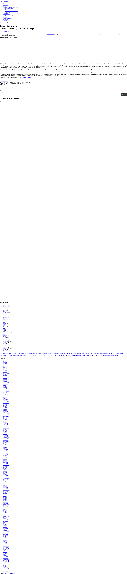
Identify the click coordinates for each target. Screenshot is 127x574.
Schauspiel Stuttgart (38, 355)
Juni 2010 (5, 523)
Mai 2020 (5, 395)
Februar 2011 (5, 515)
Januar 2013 (5, 488)
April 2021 (5, 387)
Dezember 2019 (6, 401)
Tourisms (4, 344)
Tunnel (95, 355)
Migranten (5, 326)
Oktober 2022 (5, 374)
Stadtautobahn (67, 355)
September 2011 (6, 508)
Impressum (5, 20)
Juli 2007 (4, 564)
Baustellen (5, 309)
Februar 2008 (5, 556)
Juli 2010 (4, 522)
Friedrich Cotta (49, 353)
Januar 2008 (5, 558)
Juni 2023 (5, 370)
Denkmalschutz (21, 353)
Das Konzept (5, 5)
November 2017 (6, 425)
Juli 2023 (4, 369)
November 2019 (6, 403)
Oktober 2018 (5, 415)
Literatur (2, 92)
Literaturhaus (119, 353)
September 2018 (6, 416)
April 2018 (5, 420)
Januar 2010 (5, 529)
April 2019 (5, 409)
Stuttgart (91, 355)
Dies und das (5, 312)
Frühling (54, 353)
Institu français (87, 353)
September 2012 (6, 493)
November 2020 (6, 391)
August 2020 (5, 394)
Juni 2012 (5, 497)
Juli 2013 (4, 482)
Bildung (4, 310)
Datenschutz (5, 19)
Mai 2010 (5, 524)
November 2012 (6, 491)
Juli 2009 (4, 536)
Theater (4, 343)
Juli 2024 (4, 367)
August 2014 (5, 468)
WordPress (7, 573)
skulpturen (52, 355)
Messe (4, 325)
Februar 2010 (5, 528)
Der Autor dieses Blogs (7, 18)
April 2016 (5, 447)
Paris (29, 355)
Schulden (49, 355)
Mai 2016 (5, 446)
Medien (4, 324)
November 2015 (6, 453)
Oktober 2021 (5, 384)
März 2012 (5, 500)
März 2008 (5, 555)
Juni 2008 (5, 552)
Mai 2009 (5, 538)
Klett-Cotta (103, 353)
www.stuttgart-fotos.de (5, 1)
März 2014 (5, 474)
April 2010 (5, 525)
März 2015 (5, 461)
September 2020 (6, 393)
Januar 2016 (5, 450)
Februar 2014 (5, 475)
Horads (77, 353)
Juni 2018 (5, 418)
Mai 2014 (5, 472)
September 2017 (6, 428)
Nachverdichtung (16, 355)
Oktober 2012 (5, 492)
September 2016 (6, 441)
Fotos (6, 13)
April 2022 (5, 379)
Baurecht (4, 307)
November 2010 (6, 517)
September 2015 (6, 454)
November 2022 (6, 373)
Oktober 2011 (5, 506)
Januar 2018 (5, 424)
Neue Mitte (24, 355)
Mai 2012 (5, 498)
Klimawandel (5, 319)
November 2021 (6, 382)
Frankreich (40, 353)
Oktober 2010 (5, 518)
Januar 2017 (5, 436)
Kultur (4, 320)
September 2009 (6, 534)
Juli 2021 (4, 385)
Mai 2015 (5, 459)
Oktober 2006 (5, 569)
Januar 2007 (5, 567)
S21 (31, 355)
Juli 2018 (4, 417)
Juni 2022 (5, 378)
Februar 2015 (5, 462)
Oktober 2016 (5, 440)
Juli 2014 (4, 469)
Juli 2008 (4, 550)
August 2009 (5, 535)
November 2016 (6, 438)
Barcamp (9, 353)
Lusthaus (10, 355)
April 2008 (5, 554)
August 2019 (5, 406)
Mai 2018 (5, 419)
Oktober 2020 (5, 392)
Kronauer (106, 353)
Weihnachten (111, 355)
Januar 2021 (5, 390)
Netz (21, 355)
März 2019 (5, 410)
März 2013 (5, 486)
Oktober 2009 (5, 533)
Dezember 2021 (6, 381)
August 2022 (5, 376)
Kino (4, 318)
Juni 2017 (5, 430)
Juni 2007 (5, 565)
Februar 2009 (5, 542)
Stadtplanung (8, 9)
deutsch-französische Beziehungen (30, 353)
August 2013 (5, 481)
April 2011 (5, 512)
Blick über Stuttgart (9, 8)
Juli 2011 (4, 509)
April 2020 (5, 397)
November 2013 (6, 479)
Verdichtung (7, 12)
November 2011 (6, 505)
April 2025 (5, 366)
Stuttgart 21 (5, 17)
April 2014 (5, 473)
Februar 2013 (5, 487)
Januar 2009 (5, 543)
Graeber (57, 353)
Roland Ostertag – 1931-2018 (11, 7)
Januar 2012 (5, 503)
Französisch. (44, 353)
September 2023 (6, 368)
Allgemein (5, 305)
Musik (4, 328)
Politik (4, 331)
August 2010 (5, 521)
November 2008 (6, 546)
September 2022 (6, 375)
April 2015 (5, 460)
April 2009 (5, 540)
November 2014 (6, 465)
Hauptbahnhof (63, 353)
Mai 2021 (5, 386)
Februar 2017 (5, 435)
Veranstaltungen (7, 92)
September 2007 (6, 561)
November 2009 (6, 531)
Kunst (4, 322)
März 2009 (5, 541)
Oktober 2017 (5, 426)
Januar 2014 (5, 477)
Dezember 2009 (6, 530)
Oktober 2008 (5, 547)
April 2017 (5, 432)
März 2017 (5, 434)
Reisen (4, 334)
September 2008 (6, 548)
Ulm (99, 355)
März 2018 (5, 422)
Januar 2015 (5, 463)
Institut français (93, 353)
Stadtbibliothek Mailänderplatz (11, 11)
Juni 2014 (5, 471)
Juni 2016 (5, 444)
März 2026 (5, 363)
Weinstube (116, 355)
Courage (13, 573)
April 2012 (5, 499)
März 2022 (5, 380)
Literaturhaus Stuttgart (26, 77)
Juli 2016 (4, 443)
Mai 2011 (5, 511)
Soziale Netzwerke (59, 355)
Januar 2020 (5, 400)
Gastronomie (5, 316)
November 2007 (6, 560)
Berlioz (12, 353)
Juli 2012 (4, 496)
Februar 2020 (5, 399)
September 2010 (6, 519)
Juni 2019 (5, 407)
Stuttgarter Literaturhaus (15, 86)
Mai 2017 (5, 431)
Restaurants (5, 335)
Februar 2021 (5, 388)
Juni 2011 (5, 510)
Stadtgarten (5, 340)
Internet (99, 353)
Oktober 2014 (5, 466)
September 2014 (6, 467)
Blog (4, 3)
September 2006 (6, 571)
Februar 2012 (5, 502)
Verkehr (4, 349)
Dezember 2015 (6, 451)
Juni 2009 (5, 537)
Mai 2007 (5, 566)
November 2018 (6, 413)
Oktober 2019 (5, 404)
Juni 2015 (5, 457)
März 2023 (5, 372)
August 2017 (5, 429)
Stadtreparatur (85, 355)
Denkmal (4, 311)
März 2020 (5, 398)
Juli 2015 (4, 456)
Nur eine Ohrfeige (51, 34)
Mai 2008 (5, 553)
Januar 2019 (5, 412)
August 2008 (5, 549)
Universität (5, 347)
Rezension (5, 336)
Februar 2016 (5, 449)
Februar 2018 (5, 423)
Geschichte (5, 317)
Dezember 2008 (6, 544)
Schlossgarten (44, 355)
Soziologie (5, 337)
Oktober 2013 (5, 480)
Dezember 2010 (6, 516)
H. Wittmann (8, 31)
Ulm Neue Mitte (6, 345)
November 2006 (6, 568)
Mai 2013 (5, 484)
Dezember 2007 (6, 559)
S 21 (34, 355)
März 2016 (5, 448)
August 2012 (5, 494)
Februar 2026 (5, 364)
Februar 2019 (5, 411)
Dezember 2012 (6, 490)
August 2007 (5, 562)
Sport (4, 338)
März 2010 (5, 527)
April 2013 (5, 485)
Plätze (4, 330)
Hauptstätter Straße (9, 15)
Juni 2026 (5, 361)
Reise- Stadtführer (6, 332)
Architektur (5, 6)
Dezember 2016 (6, 437)
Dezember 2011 (6, 504)
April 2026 (5, 362)
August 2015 (5, 455)
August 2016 (5, 442)
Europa (4, 313)
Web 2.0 (4, 350)
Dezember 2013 (6, 478)
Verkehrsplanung (6, 14)
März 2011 (5, 513)
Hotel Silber (82, 353)
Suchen (123, 94)
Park (4, 329)
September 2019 (6, 405)
